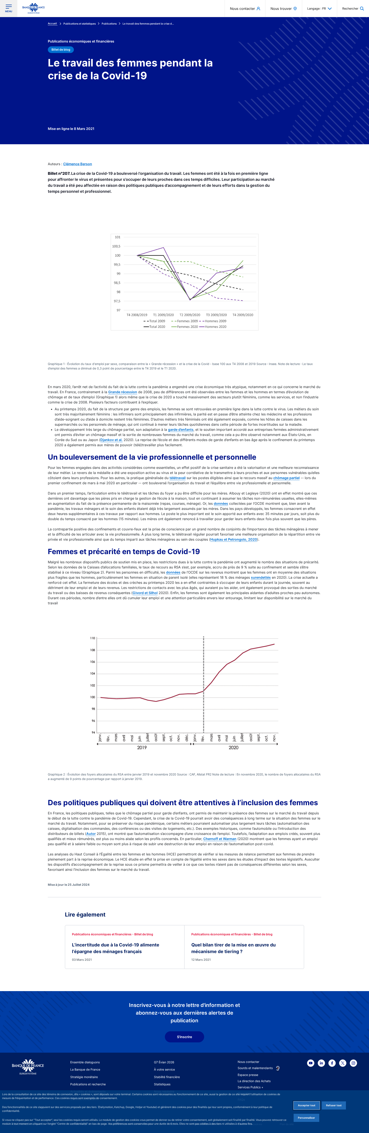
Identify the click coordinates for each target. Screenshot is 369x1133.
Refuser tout (334, 1105)
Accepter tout (306, 1105)
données (221, 503)
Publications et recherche (88, 1084)
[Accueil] (28, 1067)
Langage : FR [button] (316, 8)
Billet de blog (60, 49)
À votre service (164, 1069)
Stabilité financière (167, 1077)
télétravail (178, 478)
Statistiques (162, 1084)
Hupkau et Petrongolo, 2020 (233, 539)
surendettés (261, 577)
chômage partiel (286, 478)
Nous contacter (248, 1062)
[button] (353, 8)
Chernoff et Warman (219, 839)
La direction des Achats (254, 1081)
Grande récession (122, 392)
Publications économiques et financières (81, 41)
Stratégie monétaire (84, 1077)
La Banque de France (85, 1069)
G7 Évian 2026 (164, 1062)
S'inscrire (184, 1037)
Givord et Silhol (145, 593)
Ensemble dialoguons (85, 1062)
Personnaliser (306, 1117)
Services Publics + (250, 1087)
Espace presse (248, 1075)
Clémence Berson (77, 164)
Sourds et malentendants (255, 1068)
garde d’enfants (180, 429)
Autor (91, 833)
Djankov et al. (111, 440)
